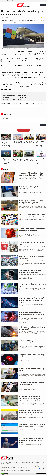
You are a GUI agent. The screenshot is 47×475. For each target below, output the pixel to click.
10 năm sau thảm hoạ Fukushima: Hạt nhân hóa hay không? (32, 328)
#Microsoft (9, 103)
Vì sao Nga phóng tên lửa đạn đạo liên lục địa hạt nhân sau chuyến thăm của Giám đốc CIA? (40, 160)
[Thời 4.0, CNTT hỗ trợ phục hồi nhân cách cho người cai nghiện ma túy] (9, 345)
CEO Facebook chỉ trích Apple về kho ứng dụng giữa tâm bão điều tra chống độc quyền (31, 440)
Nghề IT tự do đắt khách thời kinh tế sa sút (32, 215)
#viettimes (28, 105)
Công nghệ (5, 169)
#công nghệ (15, 103)
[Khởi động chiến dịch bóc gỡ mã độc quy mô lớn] (9, 373)
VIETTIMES (23, 5)
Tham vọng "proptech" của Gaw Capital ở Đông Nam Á (31, 243)
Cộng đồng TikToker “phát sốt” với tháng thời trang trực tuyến (31, 384)
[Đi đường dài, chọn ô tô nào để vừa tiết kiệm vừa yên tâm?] (29, 153)
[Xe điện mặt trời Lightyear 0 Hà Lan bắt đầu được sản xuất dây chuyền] (9, 205)
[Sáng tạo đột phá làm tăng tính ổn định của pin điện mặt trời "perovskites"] (9, 233)
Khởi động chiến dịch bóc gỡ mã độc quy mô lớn (31, 370)
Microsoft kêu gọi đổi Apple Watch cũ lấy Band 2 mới (14, 97)
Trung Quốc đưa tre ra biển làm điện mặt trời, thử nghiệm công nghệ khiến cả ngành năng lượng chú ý (6, 160)
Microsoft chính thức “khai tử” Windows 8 (12, 99)
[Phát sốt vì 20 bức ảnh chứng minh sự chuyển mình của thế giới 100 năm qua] (9, 414)
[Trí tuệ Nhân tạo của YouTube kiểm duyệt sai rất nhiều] (9, 359)
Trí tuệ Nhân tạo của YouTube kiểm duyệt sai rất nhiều (31, 356)
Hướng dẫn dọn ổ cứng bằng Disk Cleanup (32, 424)
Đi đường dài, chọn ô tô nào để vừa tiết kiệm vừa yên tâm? (28, 159)
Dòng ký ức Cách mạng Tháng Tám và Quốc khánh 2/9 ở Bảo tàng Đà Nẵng (17, 160)
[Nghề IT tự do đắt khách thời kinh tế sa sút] (9, 219)
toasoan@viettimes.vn (41, 460)
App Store (38, 473)
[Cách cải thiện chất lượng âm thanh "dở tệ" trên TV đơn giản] (9, 191)
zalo (39, 468)
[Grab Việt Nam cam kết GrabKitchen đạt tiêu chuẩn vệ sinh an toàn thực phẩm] (9, 400)
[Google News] (43, 17)
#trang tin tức (14, 105)
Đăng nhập (43, 4)
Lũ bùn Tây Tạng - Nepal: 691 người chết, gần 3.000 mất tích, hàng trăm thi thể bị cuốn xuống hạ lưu (6, 144)
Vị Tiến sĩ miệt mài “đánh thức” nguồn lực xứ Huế (29, 143)
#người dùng (26, 103)
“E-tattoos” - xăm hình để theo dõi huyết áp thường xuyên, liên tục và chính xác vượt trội (31, 300)
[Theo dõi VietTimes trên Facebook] (37, 468)
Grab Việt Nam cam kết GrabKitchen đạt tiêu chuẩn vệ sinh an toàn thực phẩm (31, 397)
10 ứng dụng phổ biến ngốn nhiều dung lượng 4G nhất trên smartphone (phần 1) (31, 174)
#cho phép (42, 103)
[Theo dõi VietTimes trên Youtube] (41, 468)
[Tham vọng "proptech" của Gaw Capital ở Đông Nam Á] (9, 246)
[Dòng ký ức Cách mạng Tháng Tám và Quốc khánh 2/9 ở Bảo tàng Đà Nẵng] (18, 153)
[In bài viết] (39, 18)
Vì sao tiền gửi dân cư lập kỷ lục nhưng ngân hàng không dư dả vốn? (17, 143)
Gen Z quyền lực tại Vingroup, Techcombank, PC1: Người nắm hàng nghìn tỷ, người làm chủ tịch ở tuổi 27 (40, 145)
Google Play (43, 473)
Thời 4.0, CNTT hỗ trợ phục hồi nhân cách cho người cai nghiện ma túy (31, 342)
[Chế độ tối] (38, 4)
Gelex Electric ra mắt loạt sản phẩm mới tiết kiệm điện (31, 257)
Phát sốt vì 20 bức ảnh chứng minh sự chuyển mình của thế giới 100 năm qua (31, 411)
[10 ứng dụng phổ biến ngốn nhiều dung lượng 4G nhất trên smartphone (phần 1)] (9, 177)
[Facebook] (36, 17)
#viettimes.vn (34, 105)
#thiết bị (37, 103)
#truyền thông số (21, 105)
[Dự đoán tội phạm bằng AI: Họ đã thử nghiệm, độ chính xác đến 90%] (9, 274)
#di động (32, 103)
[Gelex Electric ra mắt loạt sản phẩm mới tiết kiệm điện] (9, 260)
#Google (20, 103)
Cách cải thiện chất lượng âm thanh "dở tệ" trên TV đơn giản (32, 188)
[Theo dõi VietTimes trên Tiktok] (43, 468)
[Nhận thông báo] (35, 4)
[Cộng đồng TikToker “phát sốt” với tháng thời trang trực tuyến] (9, 387)
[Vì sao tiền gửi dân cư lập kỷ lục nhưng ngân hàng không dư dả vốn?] (18, 137)
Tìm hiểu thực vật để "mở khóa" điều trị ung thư (32, 285)
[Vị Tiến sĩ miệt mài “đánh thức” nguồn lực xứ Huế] (29, 137)
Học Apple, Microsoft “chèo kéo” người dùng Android (14, 95)
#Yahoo (8, 105)
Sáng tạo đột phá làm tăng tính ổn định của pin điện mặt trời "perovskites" (32, 230)
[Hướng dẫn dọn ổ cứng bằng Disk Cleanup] (9, 428)
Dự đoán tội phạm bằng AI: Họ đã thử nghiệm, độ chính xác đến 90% (30, 271)
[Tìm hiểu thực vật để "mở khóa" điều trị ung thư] (9, 288)
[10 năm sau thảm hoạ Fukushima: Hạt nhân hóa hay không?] (9, 331)
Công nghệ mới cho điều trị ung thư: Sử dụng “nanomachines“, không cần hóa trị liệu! (31, 314)
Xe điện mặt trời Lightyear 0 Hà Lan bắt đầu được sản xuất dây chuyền (31, 202)
